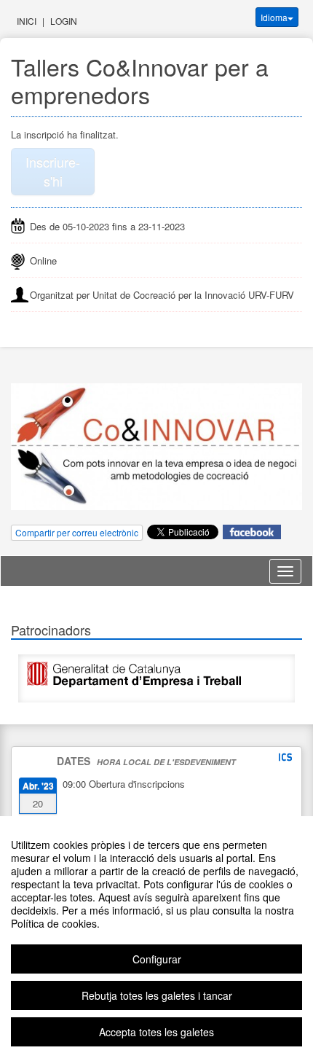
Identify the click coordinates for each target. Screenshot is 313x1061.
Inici (26, 21)
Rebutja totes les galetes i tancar (157, 995)
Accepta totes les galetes (156, 1032)
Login (63, 21)
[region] (156, 938)
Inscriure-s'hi (52, 171)
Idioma (274, 17)
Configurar (156, 959)
